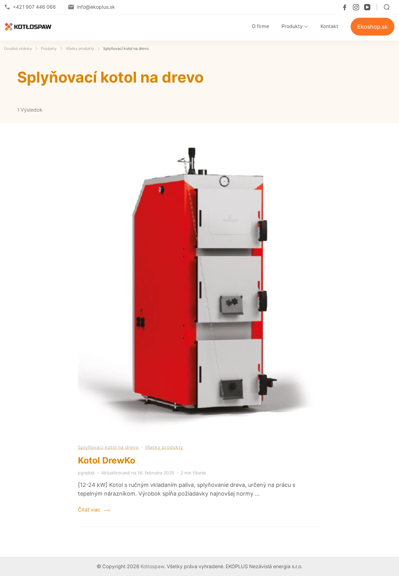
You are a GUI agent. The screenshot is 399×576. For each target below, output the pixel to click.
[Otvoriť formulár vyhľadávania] (386, 7)
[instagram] (356, 7)
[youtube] (367, 7)
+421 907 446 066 (34, 7)
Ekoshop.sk (372, 26)
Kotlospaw (152, 566)
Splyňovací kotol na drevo (108, 447)
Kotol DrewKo (106, 460)
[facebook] (345, 7)
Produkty (292, 26)
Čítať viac (89, 510)
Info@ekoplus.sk (96, 7)
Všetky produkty (164, 447)
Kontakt (329, 26)
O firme (260, 26)
